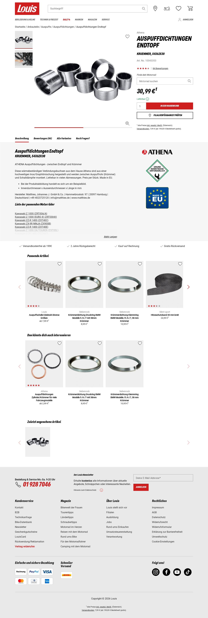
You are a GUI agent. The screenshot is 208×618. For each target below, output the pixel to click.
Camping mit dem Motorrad (75, 546)
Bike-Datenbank (23, 522)
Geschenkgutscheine (26, 531)
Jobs (109, 522)
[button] (144, 8)
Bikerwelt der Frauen (71, 507)
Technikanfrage (23, 517)
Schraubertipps (69, 522)
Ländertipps (67, 517)
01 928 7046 (37, 484)
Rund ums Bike (69, 536)
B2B (17, 512)
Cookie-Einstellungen (163, 541)
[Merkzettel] (178, 8)
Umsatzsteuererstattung (119, 531)
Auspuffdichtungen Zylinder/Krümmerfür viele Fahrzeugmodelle (44, 397)
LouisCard (20, 536)
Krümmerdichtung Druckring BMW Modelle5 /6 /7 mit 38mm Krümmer (84, 318)
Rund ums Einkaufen (117, 527)
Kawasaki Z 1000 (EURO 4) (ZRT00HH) (36, 216)
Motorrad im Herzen (71, 527)
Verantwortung (114, 536)
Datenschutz (159, 517)
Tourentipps (67, 512)
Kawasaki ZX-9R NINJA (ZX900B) (33, 223)
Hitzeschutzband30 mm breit (165, 315)
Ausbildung (112, 517)
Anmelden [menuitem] (188, 19)
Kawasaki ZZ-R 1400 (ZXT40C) (31, 220)
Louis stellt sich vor (116, 507)
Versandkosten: (143, 129)
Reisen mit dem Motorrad (74, 531)
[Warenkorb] (190, 8)
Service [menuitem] (105, 19)
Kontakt (19, 507)
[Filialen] (155, 8)
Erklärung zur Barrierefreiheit (167, 531)
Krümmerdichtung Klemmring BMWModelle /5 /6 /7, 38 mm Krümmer (125, 318)
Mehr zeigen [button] (110, 236)
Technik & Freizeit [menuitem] (49, 19)
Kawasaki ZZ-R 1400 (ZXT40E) (31, 227)
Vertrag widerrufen (25, 546)
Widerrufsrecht (160, 522)
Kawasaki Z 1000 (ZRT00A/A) (31, 213)
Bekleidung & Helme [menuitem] (25, 19)
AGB (154, 512)
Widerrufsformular (162, 527)
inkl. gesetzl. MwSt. (154, 125)
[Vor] (129, 79)
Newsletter (20, 527)
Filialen (110, 512)
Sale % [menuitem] (66, 19)
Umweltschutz (159, 536)
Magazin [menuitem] (92, 19)
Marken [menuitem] (79, 19)
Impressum (158, 507)
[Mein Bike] (167, 8)
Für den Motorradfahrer (73, 541)
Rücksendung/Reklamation (29, 541)
